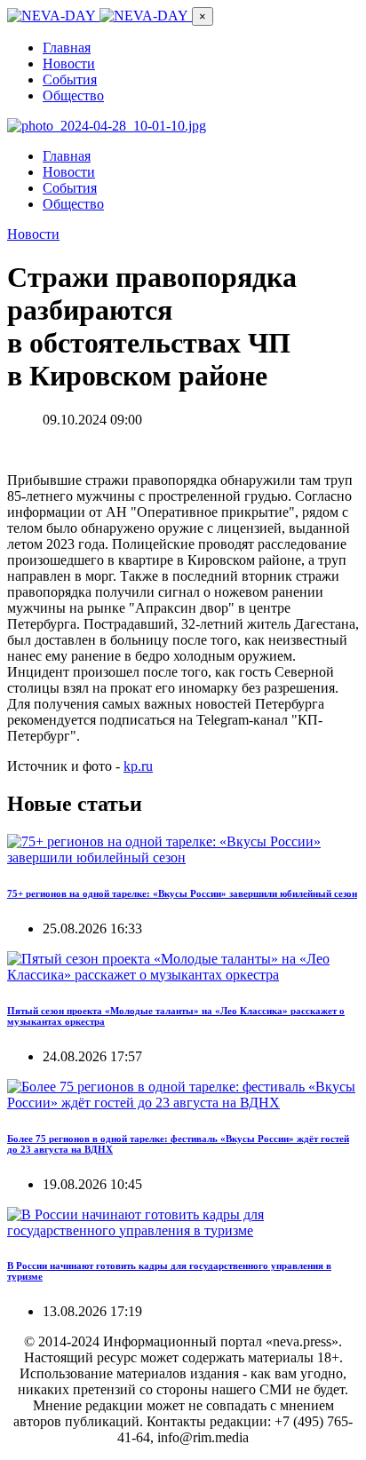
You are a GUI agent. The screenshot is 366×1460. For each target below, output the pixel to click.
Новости (69, 63)
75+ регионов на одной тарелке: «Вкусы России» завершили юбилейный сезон (182, 893)
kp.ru (138, 766)
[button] (202, 16)
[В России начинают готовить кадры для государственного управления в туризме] (183, 1230)
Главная (67, 47)
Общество (73, 95)
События (70, 79)
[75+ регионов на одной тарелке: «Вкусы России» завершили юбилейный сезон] (183, 857)
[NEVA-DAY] (99, 15)
